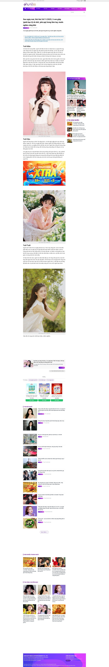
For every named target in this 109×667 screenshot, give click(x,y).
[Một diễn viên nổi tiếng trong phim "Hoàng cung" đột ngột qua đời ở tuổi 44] (44, 562)
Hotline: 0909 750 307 (40, 0)
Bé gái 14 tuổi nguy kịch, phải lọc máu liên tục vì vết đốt (50, 434)
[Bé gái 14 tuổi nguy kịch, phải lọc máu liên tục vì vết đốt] (30, 439)
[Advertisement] (44, 348)
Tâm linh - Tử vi (26, 27)
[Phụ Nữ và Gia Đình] (30, 4)
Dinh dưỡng (67, 8)
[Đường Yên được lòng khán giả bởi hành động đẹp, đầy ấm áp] (30, 425)
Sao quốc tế (41, 422)
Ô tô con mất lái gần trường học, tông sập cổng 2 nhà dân (50, 446)
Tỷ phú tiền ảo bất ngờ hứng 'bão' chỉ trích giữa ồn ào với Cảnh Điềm (71, 109)
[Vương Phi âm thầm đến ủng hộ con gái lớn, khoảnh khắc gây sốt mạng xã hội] (30, 475)
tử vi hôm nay (42, 380)
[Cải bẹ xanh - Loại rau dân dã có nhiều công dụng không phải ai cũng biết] (30, 523)
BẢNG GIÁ (68, 660)
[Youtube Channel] (81, 0)
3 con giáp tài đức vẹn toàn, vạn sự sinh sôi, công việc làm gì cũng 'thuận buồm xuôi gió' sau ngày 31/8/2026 (44, 617)
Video (81, 8)
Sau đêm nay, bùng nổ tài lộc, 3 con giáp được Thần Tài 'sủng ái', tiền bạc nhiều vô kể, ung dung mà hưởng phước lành (48, 361)
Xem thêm (62, 367)
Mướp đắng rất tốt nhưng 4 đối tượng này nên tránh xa (79, 140)
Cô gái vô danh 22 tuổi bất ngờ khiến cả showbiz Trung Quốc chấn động (51, 495)
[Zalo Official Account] (79, 0)
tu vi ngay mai (50, 380)
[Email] (85, 0)
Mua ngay (32, 400)
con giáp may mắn (33, 380)
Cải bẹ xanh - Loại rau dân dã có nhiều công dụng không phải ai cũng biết (51, 519)
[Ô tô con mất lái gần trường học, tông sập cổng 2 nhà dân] (30, 451)
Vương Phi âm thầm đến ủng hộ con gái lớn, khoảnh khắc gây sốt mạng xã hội (51, 471)
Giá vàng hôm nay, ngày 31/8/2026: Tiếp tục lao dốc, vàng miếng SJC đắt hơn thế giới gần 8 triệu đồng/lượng (50, 483)
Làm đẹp (52, 8)
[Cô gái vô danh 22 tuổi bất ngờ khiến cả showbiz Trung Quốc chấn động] (30, 499)
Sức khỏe (60, 8)
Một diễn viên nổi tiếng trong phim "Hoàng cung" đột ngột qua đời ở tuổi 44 (44, 570)
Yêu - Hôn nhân (30, 8)
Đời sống (38, 8)
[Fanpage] (77, 0)
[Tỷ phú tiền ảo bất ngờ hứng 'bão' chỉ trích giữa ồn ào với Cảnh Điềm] (71, 103)
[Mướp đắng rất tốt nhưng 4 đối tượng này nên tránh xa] (69, 141)
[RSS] (83, 0)
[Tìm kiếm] (84, 12)
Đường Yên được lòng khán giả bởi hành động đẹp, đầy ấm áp (51, 420)
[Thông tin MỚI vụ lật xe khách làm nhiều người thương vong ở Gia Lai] (30, 463)
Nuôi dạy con (74, 8)
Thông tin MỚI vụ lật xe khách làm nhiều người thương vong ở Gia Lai (51, 459)
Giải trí (45, 8)
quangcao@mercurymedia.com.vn (75, 658)
